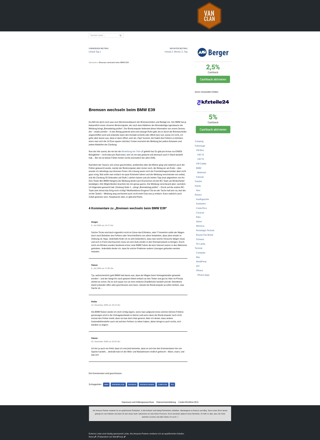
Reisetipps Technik (205, 230)
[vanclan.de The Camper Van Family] (209, 16)
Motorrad (201, 172)
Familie (198, 181)
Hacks (198, 186)
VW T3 (200, 155)
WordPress (201, 262)
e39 (172, 384)
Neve (91, 437)
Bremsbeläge (118, 384)
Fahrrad (200, 177)
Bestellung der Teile (131, 151)
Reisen (198, 195)
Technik (198, 248)
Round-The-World (204, 235)
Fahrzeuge (200, 146)
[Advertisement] (138, 85)
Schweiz (200, 239)
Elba (198, 217)
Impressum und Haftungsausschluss (138, 402)
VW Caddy (201, 164)
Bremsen (132, 384)
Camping (199, 141)
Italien (199, 222)
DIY (198, 266)
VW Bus (200, 150)
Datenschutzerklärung (166, 402)
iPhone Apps (203, 275)
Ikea (198, 190)
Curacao (200, 213)
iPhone (199, 270)
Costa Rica (201, 208)
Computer (162, 384)
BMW (106, 384)
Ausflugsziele (202, 199)
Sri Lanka (200, 244)
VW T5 (200, 159)
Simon (94, 265)
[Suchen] (121, 35)
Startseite (93, 62)
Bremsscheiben (147, 384)
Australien (201, 204)
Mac (198, 257)
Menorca (200, 226)
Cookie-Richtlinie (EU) (188, 402)
